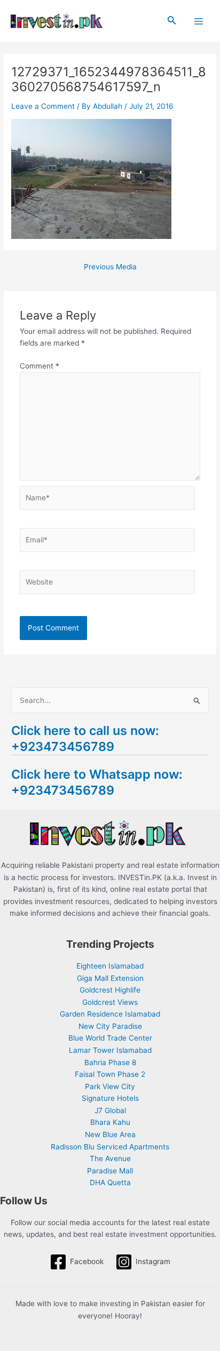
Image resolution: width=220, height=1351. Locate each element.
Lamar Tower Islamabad (110, 1050)
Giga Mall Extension (110, 978)
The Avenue (110, 1158)
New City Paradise (110, 1026)
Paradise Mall (110, 1170)
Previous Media (110, 267)
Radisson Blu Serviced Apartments (110, 1146)
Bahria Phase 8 (110, 1062)
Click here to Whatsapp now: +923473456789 (97, 782)
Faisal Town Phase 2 (110, 1074)
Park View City (110, 1086)
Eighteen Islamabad (110, 966)
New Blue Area (110, 1134)
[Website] (107, 584)
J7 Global (110, 1110)
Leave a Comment (43, 106)
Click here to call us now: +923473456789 (85, 738)
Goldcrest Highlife (110, 990)
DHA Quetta (110, 1182)
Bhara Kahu (110, 1122)
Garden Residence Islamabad (110, 1014)
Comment (39, 366)
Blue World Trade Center (110, 1038)
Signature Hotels (110, 1098)
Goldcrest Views (110, 1002)
